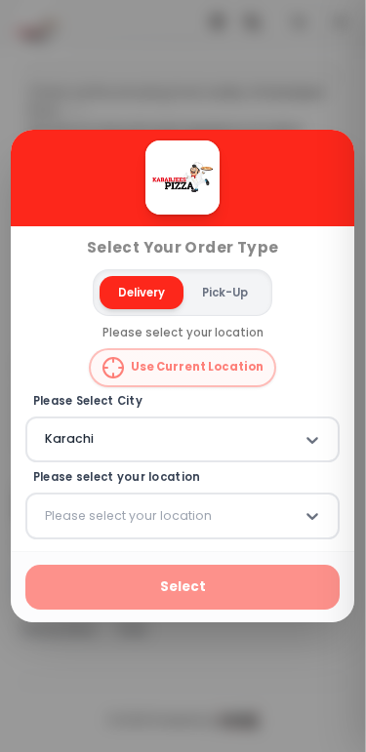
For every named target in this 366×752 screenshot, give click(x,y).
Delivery (141, 292)
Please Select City (87, 401)
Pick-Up (225, 292)
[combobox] (47, 440)
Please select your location (117, 478)
